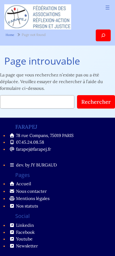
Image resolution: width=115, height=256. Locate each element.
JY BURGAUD (44, 165)
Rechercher (96, 101)
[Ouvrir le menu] (107, 7)
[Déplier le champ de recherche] (103, 35)
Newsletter (27, 245)
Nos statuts (27, 206)
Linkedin (25, 225)
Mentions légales (32, 198)
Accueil (23, 183)
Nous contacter (31, 191)
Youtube (24, 239)
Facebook (25, 232)
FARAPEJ (26, 126)
